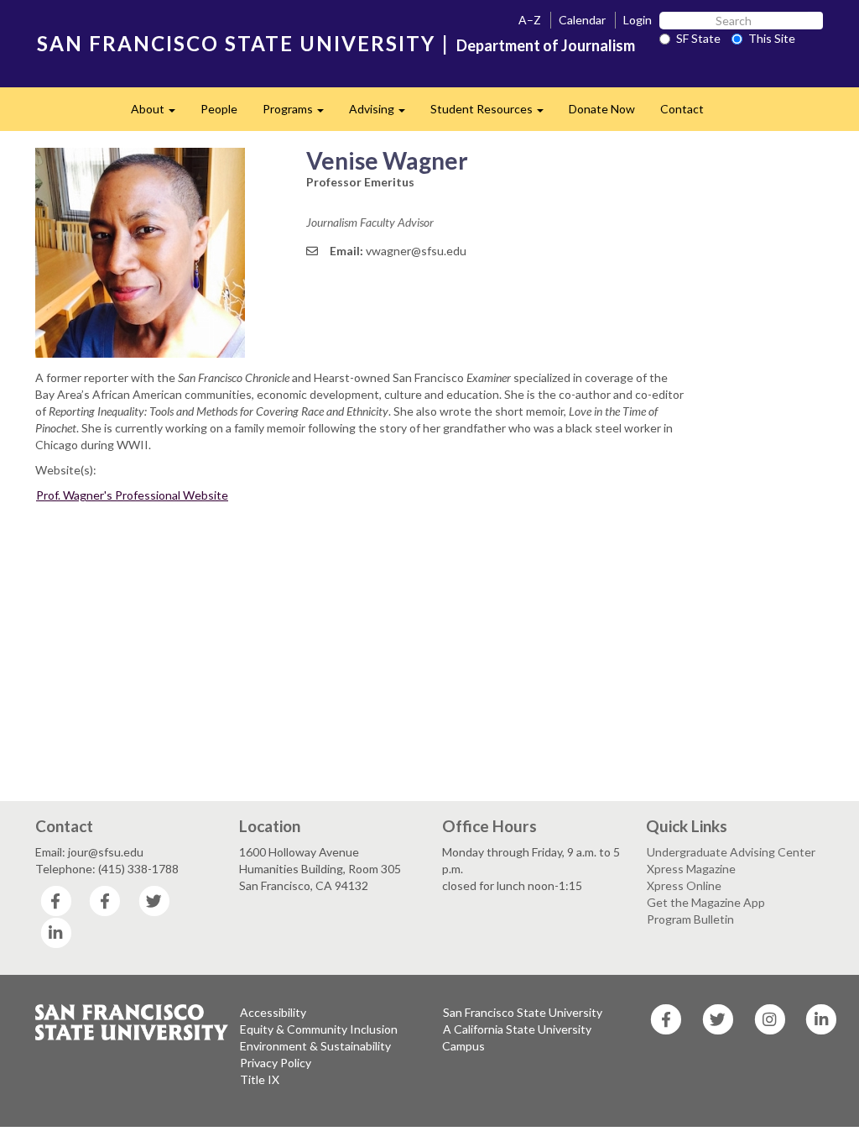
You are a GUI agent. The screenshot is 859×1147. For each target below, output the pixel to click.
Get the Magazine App (706, 902)
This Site (771, 38)
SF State (698, 38)
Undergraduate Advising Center (731, 852)
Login (637, 20)
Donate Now (602, 109)
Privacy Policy (275, 1062)
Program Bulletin (690, 919)
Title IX (259, 1079)
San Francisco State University (522, 1012)
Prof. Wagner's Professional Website (132, 495)
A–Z (529, 20)
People (218, 109)
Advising (383, 114)
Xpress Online (684, 885)
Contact (682, 109)
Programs (299, 114)
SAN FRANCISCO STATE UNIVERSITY (236, 43)
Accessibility (273, 1012)
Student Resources (493, 114)
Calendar (582, 20)
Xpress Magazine (691, 869)
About (159, 114)
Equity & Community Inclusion (319, 1029)
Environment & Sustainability (315, 1046)
